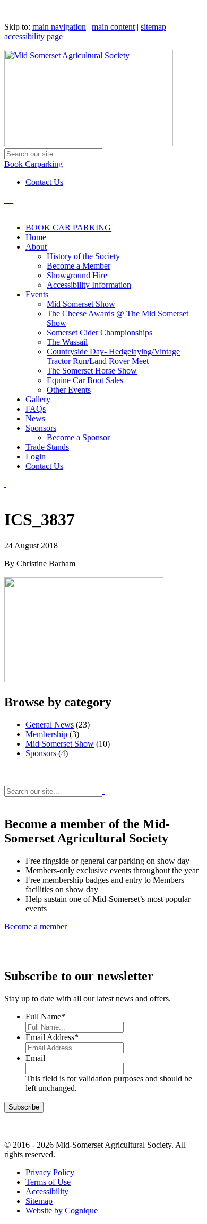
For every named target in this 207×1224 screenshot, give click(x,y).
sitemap (153, 26)
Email (35, 1057)
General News (49, 724)
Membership (46, 734)
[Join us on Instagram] (12, 200)
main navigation (59, 26)
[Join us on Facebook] (7, 200)
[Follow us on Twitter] (5, 200)
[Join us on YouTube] (9, 200)
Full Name (45, 1016)
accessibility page (33, 36)
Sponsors (40, 753)
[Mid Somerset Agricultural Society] (88, 143)
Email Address (52, 1037)
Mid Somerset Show (59, 743)
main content (113, 26)
